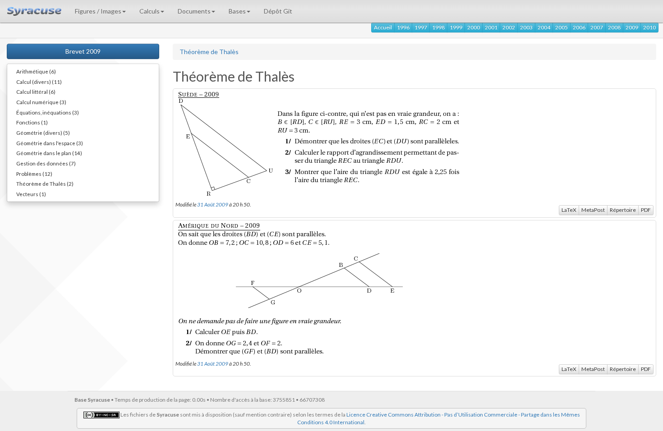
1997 (420, 27)
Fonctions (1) (32, 122)
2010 (649, 27)
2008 (614, 27)
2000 (473, 27)
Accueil (383, 27)
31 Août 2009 (212, 204)
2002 (508, 27)
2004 (544, 27)
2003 (526, 27)
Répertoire (623, 209)
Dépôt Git (278, 11)
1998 (438, 27)
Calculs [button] (149, 11)
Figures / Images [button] (98, 11)
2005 (561, 27)
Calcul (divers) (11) (39, 81)
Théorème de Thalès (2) (45, 183)
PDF (646, 209)
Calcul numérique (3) (41, 102)
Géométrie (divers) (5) (43, 132)
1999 (456, 27)
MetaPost (593, 209)
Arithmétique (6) (36, 71)
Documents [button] (194, 11)
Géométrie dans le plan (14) (49, 153)
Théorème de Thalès (209, 51)
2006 (579, 27)
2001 (491, 27)
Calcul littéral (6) (35, 91)
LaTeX (569, 209)
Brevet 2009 (83, 51)
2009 (632, 27)
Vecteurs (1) (31, 194)
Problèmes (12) (34, 173)
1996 (403, 27)
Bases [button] (237, 11)
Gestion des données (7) (46, 163)
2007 (596, 27)
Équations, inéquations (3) (47, 112)
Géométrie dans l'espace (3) (49, 143)
